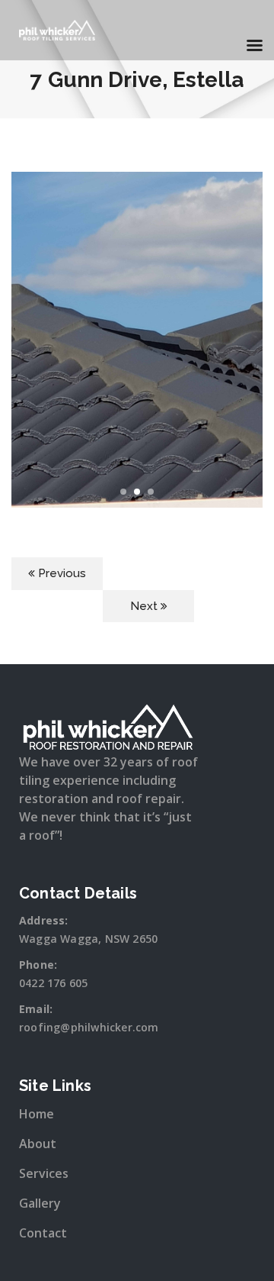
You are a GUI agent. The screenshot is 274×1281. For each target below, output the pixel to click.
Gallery (40, 1203)
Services (43, 1173)
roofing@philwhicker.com (89, 1027)
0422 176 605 (53, 983)
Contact (43, 1233)
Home (36, 1113)
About (37, 1143)
